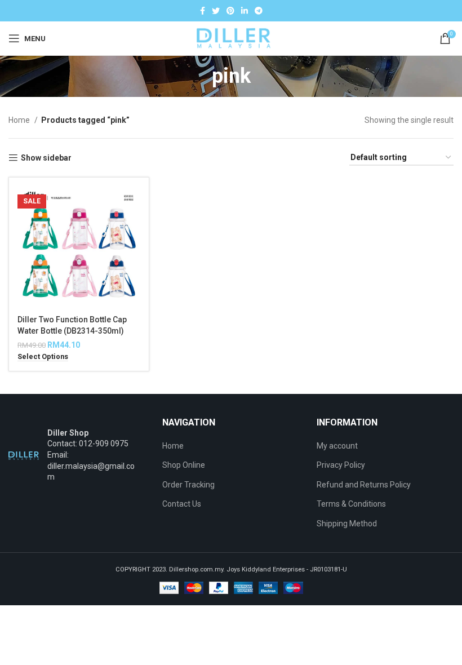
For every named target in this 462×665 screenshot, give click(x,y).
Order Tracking (188, 484)
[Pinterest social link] (230, 10)
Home (20, 120)
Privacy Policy (341, 464)
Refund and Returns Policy (364, 484)
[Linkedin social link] (244, 10)
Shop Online (183, 464)
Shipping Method (347, 523)
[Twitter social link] (215, 10)
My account (337, 445)
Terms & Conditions (351, 503)
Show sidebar (46, 157)
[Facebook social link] (202, 10)
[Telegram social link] (258, 10)
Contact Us (181, 503)
